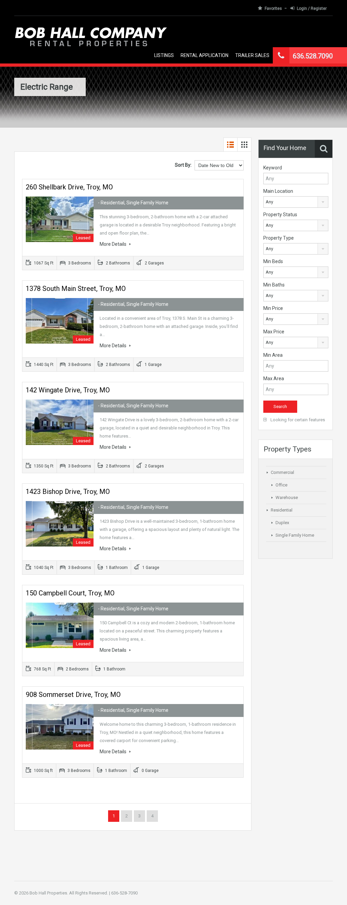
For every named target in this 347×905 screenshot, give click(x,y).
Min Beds (273, 261)
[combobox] (295, 202)
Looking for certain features (297, 419)
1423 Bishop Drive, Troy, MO (68, 491)
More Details (113, 244)
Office (281, 484)
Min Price (273, 308)
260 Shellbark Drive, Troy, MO (69, 187)
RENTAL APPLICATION (204, 55)
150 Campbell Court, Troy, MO (70, 593)
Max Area (273, 378)
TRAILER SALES (252, 55)
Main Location (278, 191)
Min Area (273, 355)
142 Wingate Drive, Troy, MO (68, 390)
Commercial (282, 472)
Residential (281, 510)
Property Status (280, 214)
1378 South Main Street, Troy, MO (76, 288)
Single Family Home (294, 535)
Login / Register (312, 8)
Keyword (272, 167)
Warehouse (286, 497)
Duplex (282, 522)
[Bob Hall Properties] (90, 44)
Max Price (273, 331)
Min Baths (274, 285)
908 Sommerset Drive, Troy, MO (73, 694)
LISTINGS (164, 55)
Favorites (273, 8)
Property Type (278, 238)
